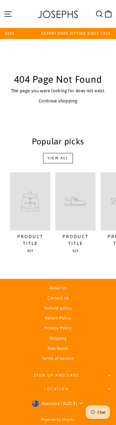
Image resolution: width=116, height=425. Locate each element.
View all (58, 158)
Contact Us (58, 298)
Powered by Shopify (58, 420)
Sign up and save (56, 375)
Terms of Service (58, 358)
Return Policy (58, 317)
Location (56, 389)
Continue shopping (58, 100)
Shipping (58, 338)
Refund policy (58, 308)
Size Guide (58, 348)
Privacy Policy (58, 328)
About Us (58, 287)
